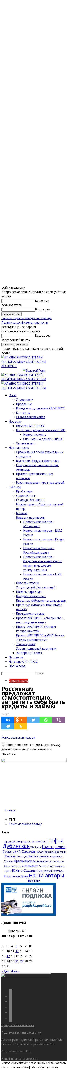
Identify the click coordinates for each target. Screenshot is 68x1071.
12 (17, 951)
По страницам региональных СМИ (40, 430)
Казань (60, 861)
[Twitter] (33, 720)
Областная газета (12, 866)
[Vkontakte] (7, 720)
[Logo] (34, 379)
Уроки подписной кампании (36, 648)
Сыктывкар (30, 866)
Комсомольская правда (18, 737)
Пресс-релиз (53, 846)
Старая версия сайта (30, 417)
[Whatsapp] (46, 720)
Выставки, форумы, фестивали (37, 461)
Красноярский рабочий (51, 852)
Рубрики (15, 487)
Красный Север (14, 841)
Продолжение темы (30, 614)
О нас (12, 395)
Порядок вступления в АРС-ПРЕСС (40, 408)
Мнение (21, 513)
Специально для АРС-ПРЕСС (43, 439)
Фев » (15, 971)
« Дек (5, 971)
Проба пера (24, 491)
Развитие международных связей (40, 483)
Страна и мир (25, 443)
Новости (15, 421)
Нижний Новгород (53, 870)
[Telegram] (7, 726)
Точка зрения (25, 644)
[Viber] (58, 720)
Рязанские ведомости (44, 861)
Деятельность (19, 448)
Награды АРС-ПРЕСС (23, 662)
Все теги (34, 881)
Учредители (24, 400)
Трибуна (8, 861)
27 (21, 961)
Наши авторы (46, 875)
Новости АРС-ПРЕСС (30, 426)
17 (8, 956)
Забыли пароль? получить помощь (26, 318)
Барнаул (11, 856)
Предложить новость (17, 1025)
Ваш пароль (43, 309)
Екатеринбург (55, 856)
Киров (38, 847)
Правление (24, 404)
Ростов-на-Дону (16, 876)
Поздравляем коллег (31, 596)
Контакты (23, 413)
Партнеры (16, 657)
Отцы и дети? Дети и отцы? (35, 587)
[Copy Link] (20, 726)
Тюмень (43, 866)
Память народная (28, 592)
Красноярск (23, 861)
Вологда (22, 856)
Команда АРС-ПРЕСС (30, 500)
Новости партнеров (30, 517)
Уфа (32, 847)
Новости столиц (34, 435)
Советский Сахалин (19, 851)
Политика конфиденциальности (24, 322)
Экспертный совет (29, 653)
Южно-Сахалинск (27, 870)
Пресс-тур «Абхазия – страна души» (41, 600)
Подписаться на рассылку (21, 1032)
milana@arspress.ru (24, 1059)
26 (17, 961)
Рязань (27, 841)
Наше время (37, 856)
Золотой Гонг (25, 496)
